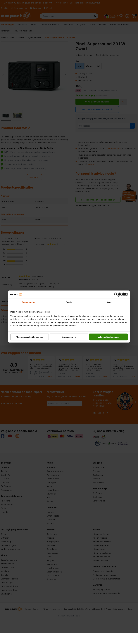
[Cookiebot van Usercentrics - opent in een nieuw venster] (116, 294)
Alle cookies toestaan (108, 337)
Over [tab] (109, 302)
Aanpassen (67, 337)
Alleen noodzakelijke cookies (29, 337)
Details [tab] (69, 302)
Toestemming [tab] (28, 302)
